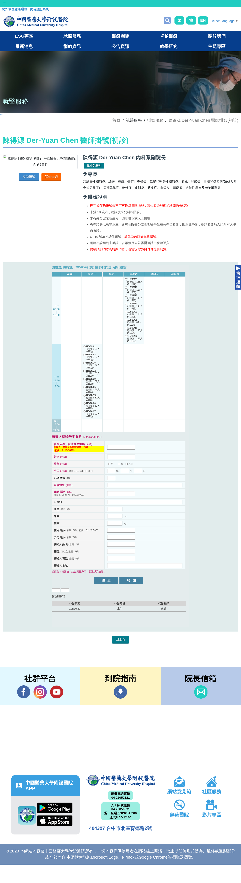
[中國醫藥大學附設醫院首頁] (35, 21)
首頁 (116, 120)
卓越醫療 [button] (168, 36)
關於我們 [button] (217, 36)
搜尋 (167, 20)
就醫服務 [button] (72, 36)
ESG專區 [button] (24, 36)
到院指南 (120, 692)
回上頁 (120, 639)
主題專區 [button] (217, 46)
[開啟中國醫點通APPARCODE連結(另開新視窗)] (27, 815)
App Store (55, 821)
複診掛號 (29, 177)
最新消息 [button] (24, 46)
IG (40, 692)
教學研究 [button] (168, 46)
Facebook (23, 692)
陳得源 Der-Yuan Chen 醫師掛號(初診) (203, 120)
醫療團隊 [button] (120, 36)
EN (203, 20)
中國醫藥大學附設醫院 (120, 780)
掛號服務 (155, 120)
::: (4, 3)
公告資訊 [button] (120, 46)
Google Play (55, 809)
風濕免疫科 (94, 165)
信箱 (200, 692)
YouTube (56, 692)
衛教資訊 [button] (72, 46)
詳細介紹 (51, 177)
